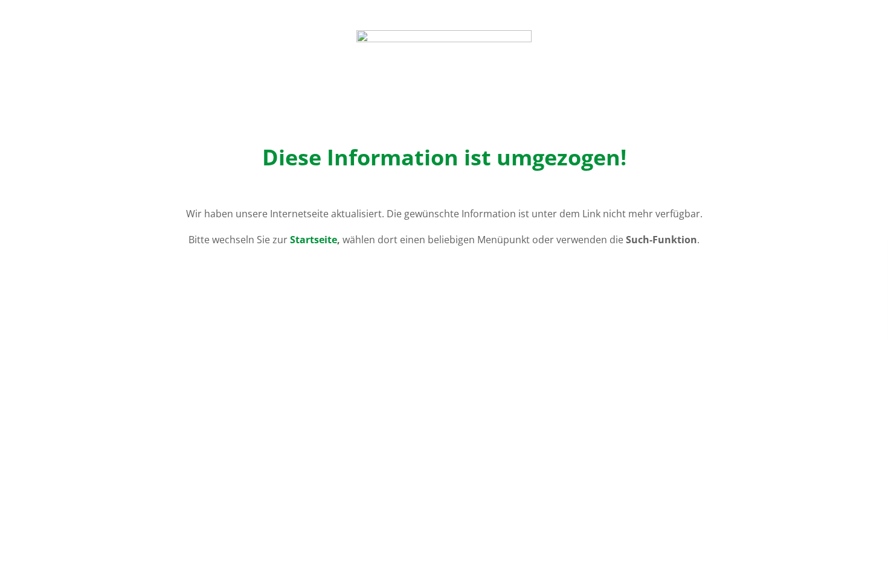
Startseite (313, 239)
